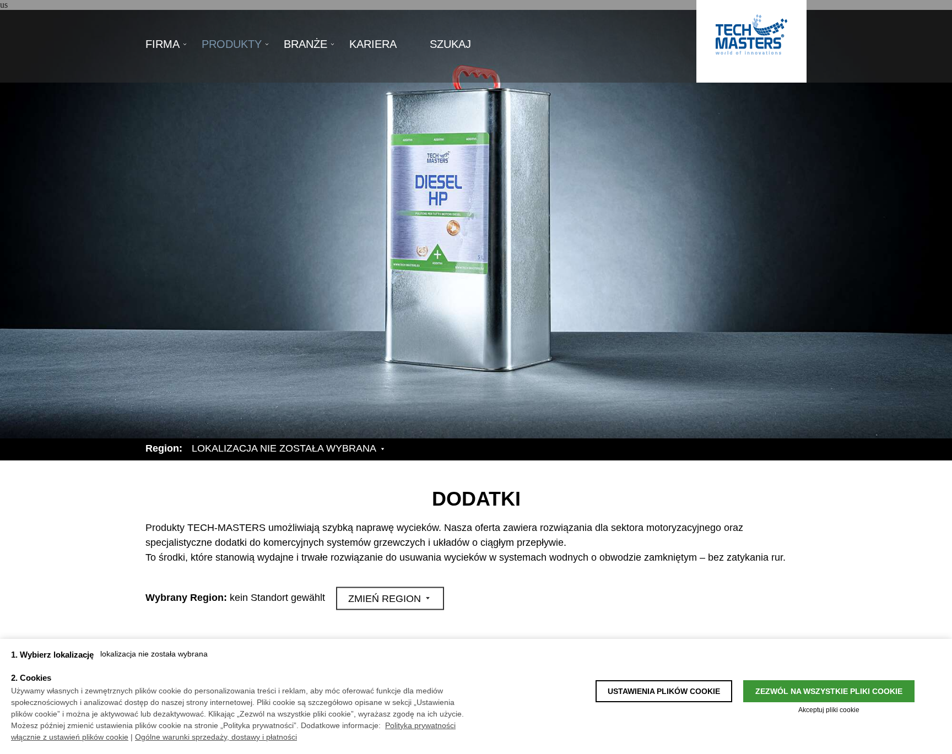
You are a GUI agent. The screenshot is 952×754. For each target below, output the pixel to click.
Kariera (373, 44)
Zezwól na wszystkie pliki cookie (828, 691)
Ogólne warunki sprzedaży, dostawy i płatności (216, 737)
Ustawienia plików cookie (664, 691)
